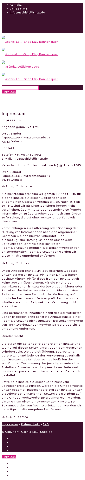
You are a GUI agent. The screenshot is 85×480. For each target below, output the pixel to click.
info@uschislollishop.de (27, 12)
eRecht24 (21, 416)
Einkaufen (9, 91)
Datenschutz (30, 424)
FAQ (46, 424)
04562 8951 (18, 8)
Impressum (10, 424)
